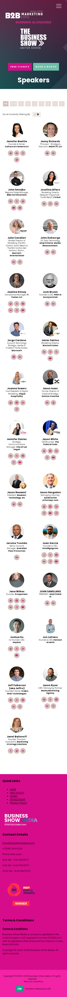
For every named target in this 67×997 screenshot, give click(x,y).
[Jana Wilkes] (16, 580)
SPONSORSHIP (17, 799)
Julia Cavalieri (17, 237)
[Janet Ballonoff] (16, 725)
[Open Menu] (58, 5)
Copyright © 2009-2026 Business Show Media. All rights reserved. (32, 977)
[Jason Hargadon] (50, 480)
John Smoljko (16, 189)
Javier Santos (50, 340)
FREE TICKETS (19, 66)
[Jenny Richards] (50, 129)
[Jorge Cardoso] (16, 328)
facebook (20, 208)
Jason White (50, 439)
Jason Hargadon (50, 492)
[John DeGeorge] (50, 226)
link (10, 153)
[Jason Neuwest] (16, 480)
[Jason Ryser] (50, 673)
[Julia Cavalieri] (16, 226)
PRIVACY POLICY (18, 802)
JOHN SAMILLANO (50, 591)
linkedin (17, 153)
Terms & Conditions (15, 928)
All (5, 103)
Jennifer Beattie (17, 141)
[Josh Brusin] (50, 280)
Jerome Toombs (16, 543)
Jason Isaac (50, 388)
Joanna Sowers (16, 388)
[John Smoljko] (16, 178)
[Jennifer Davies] (16, 427)
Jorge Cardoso (16, 340)
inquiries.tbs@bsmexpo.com (18, 843)
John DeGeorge (50, 237)
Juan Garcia (50, 543)
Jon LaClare (50, 637)
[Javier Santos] (50, 328)
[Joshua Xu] (16, 625)
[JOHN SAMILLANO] (50, 580)
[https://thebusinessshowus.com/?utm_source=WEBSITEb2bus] (33, 48)
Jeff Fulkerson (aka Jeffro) (17, 687)
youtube (14, 208)
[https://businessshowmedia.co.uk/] (21, 825)
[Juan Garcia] (50, 531)
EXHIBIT (14, 796)
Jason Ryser (50, 685)
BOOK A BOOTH (46, 66)
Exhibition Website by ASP (38, 988)
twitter (17, 201)
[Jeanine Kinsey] (16, 280)
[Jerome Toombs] (16, 531)
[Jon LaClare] (50, 625)
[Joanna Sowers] (16, 377)
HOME (13, 789)
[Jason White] (50, 427)
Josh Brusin (50, 291)
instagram (23, 153)
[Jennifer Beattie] (16, 129)
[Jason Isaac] (50, 377)
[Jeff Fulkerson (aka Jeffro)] (16, 673)
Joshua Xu (16, 637)
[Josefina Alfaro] (50, 178)
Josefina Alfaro (50, 189)
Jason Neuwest (16, 492)
